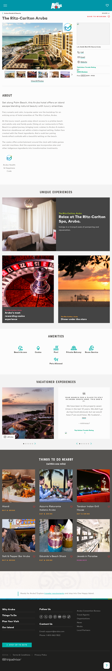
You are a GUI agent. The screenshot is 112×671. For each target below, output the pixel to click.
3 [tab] (28, 444)
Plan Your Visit (10, 621)
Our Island (8, 627)
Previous (77, 444)
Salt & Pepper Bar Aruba (16, 556)
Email (82, 57)
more (84, 418)
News (79, 622)
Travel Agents (83, 615)
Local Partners (83, 630)
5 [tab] (32, 444)
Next (72, 75)
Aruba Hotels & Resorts (12, 13)
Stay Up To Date (18, 645)
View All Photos (37, 81)
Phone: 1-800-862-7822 (49, 635)
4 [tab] (30, 444)
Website (83, 62)
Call (82, 52)
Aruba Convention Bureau (88, 611)
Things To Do (9, 615)
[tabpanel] (28, 413)
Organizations (83, 618)
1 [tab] (24, 444)
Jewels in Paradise (87, 556)
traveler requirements (54, 593)
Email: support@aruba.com (51, 631)
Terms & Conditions (21, 655)
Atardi (5, 506)
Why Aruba (8, 609)
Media (80, 626)
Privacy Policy (41, 655)
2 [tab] (26, 444)
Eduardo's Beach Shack (52, 556)
